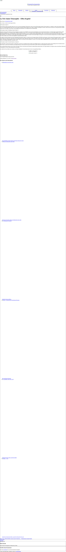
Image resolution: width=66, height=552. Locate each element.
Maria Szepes (2, 538)
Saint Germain (26, 538)
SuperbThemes (18, 551)
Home (14, 10)
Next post (1, 540)
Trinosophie (20, 10)
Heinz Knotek (14, 58)
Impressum (53, 10)
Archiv (36, 10)
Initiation (22, 538)
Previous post (2, 539)
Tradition (26, 10)
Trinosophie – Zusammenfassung (37, 11)
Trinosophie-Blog (37, 4)
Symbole (30, 538)
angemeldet (5, 549)
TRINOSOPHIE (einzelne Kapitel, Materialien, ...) (13, 538)
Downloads (46, 10)
